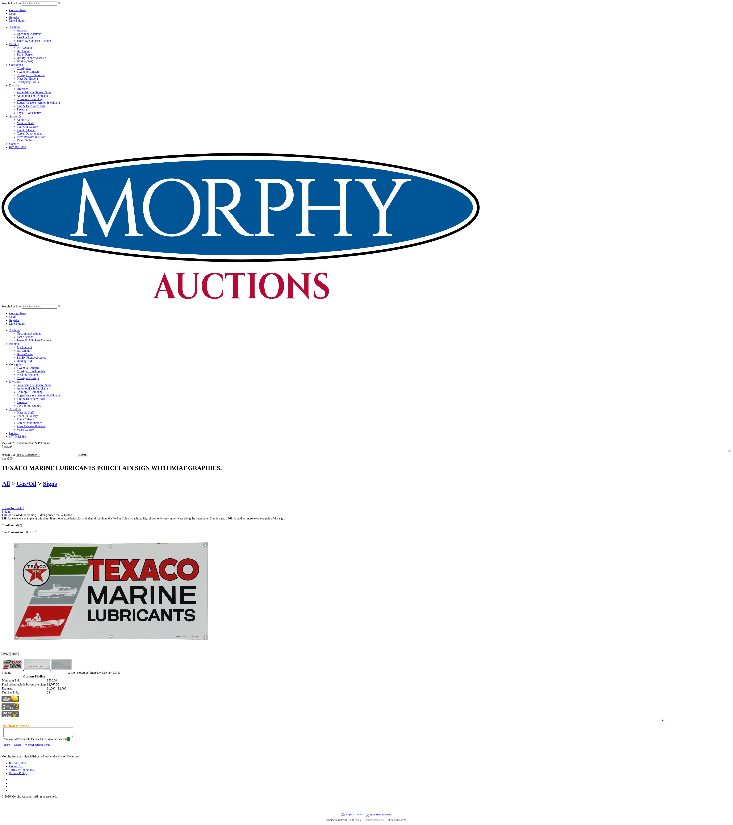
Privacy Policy (18, 773)
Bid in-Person (25, 54)
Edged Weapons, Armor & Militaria (38, 102)
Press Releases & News (31, 137)
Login (12, 13)
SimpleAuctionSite (374, 820)
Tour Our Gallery (27, 126)
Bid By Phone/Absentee (31, 58)
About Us (15, 116)
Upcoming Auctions (29, 33)
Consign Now (17, 10)
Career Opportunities (29, 133)
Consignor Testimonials (31, 75)
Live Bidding (17, 20)
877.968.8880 (17, 147)
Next (14, 653)
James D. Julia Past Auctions (34, 40)
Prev (5, 653)
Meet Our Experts (27, 78)
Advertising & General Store (34, 92)
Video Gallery (25, 140)
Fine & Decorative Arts (31, 106)
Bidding (14, 44)
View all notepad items (37, 744)
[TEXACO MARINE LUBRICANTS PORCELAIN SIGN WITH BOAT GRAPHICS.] (110, 647)
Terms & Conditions (21, 769)
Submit (7, 744)
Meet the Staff (25, 123)
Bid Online (23, 51)
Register (14, 17)
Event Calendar (26, 130)
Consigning (16, 64)
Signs (50, 483)
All (6, 483)
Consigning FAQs (28, 82)
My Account (24, 47)
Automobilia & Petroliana (32, 95)
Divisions (15, 85)
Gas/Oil (26, 483)
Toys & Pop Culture (29, 113)
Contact (14, 143)
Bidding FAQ (25, 61)
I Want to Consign (28, 71)
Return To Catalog (13, 508)
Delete (17, 744)
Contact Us (16, 766)
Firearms (22, 109)
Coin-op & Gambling (30, 99)
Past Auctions (25, 37)
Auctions (14, 27)
